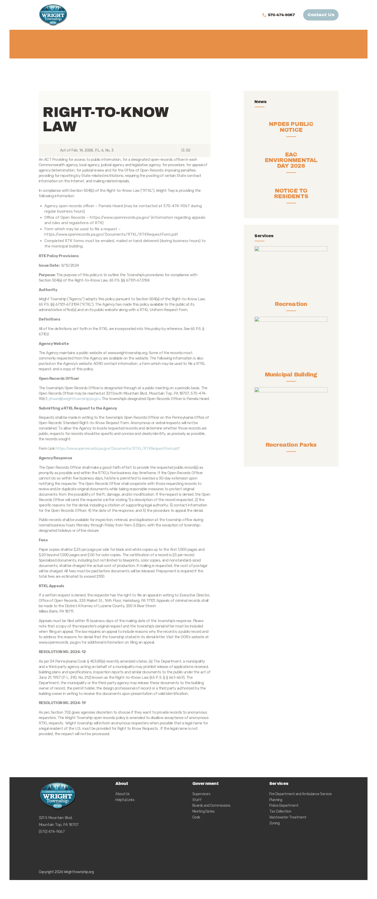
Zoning (274, 823)
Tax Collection (280, 811)
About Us (122, 794)
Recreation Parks (291, 445)
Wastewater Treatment (287, 817)
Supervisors (201, 794)
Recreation (291, 304)
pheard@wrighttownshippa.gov (74, 398)
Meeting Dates (203, 811)
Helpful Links (124, 800)
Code (196, 817)
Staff (196, 800)
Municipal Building (291, 374)
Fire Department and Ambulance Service (300, 794)
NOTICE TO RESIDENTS (291, 193)
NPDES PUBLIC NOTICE (291, 127)
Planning (275, 800)
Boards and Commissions (211, 805)
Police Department (284, 805)
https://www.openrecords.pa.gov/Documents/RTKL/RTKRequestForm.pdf (118, 448)
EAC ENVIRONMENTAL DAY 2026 (291, 160)
